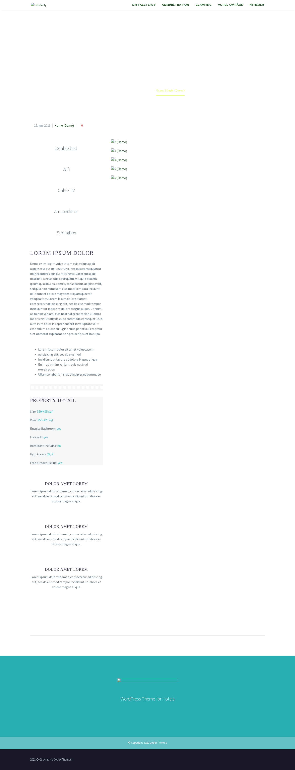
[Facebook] (33, 622)
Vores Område (230, 5)
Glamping (203, 5)
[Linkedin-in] (143, 709)
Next (255, 647)
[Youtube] (160, 709)
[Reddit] (70, 622)
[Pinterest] (48, 622)
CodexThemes (158, 742)
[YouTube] (263, 759)
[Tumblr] (55, 622)
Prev (39, 647)
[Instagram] (152, 709)
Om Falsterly (143, 5)
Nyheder (256, 5)
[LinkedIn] (63, 622)
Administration (175, 5)
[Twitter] (41, 622)
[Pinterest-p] (169, 709)
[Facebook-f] (134, 709)
